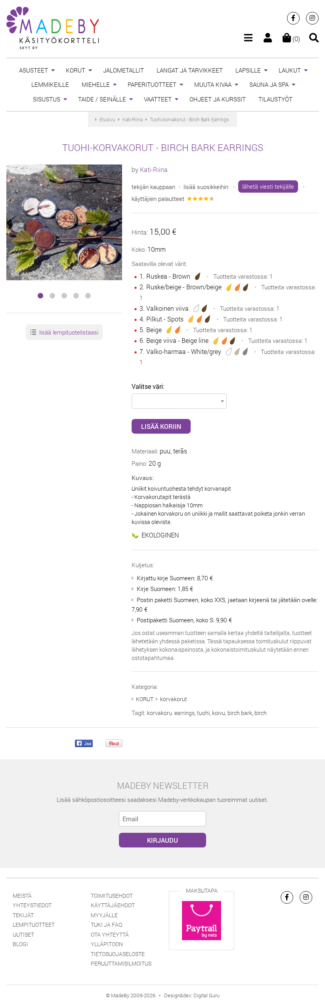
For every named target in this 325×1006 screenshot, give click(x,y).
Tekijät (23, 915)
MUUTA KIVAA (212, 84)
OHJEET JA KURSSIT (217, 99)
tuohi (203, 713)
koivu (218, 713)
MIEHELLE (96, 84)
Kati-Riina (154, 169)
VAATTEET (158, 99)
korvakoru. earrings (171, 713)
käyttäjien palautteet (158, 199)
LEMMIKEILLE (50, 84)
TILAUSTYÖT (275, 99)
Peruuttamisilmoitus (121, 963)
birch (260, 713)
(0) (295, 38)
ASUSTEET (33, 70)
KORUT (75, 70)
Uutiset (23, 934)
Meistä (22, 895)
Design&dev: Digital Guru (192, 995)
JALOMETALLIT (123, 70)
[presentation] (9, 223)
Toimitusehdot (112, 895)
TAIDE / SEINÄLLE (102, 99)
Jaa (87, 743)
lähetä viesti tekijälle (268, 186)
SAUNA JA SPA (269, 84)
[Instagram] (312, 18)
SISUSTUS (46, 99)
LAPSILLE (248, 70)
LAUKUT (290, 70)
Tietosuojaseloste (118, 954)
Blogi (20, 944)
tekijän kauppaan (153, 186)
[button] (40, 295)
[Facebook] (293, 18)
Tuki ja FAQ (106, 924)
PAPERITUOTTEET (152, 84)
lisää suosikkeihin (206, 186)
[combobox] (179, 401)
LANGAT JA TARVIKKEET (190, 70)
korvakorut (173, 699)
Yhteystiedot (32, 905)
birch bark (240, 713)
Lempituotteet (34, 924)
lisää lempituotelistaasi (68, 332)
